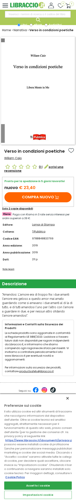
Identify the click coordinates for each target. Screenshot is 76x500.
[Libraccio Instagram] (44, 392)
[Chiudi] (67, 398)
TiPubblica (38, 231)
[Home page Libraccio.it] (27, 7)
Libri (24, 25)
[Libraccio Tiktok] (53, 392)
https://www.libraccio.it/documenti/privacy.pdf (40, 440)
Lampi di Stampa (43, 224)
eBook (37, 25)
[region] (38, 446)
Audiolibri (55, 25)
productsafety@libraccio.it (36, 371)
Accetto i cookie (38, 486)
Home (6, 30)
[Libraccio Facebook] (36, 392)
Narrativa (20, 30)
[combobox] (38, 14)
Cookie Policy (15, 477)
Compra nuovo (38, 197)
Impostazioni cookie (38, 495)
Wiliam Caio (13, 158)
